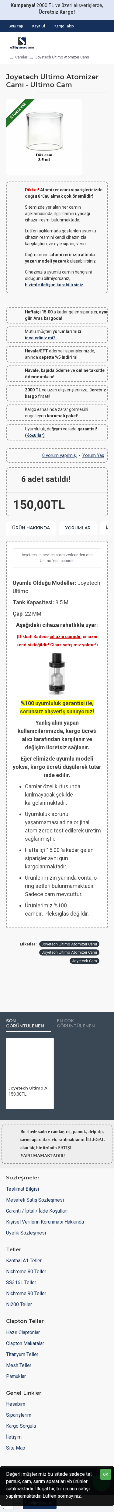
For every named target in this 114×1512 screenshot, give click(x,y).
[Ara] (86, 41)
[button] (12, 1102)
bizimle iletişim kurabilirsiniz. (55, 284)
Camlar (21, 57)
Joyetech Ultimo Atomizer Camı (69, 944)
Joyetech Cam (84, 961)
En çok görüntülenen (76, 1023)
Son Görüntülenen (25, 1023)
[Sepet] (104, 41)
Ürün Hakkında (31, 528)
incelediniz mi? (41, 337)
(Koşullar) (35, 435)
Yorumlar (78, 528)
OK (105, 1474)
